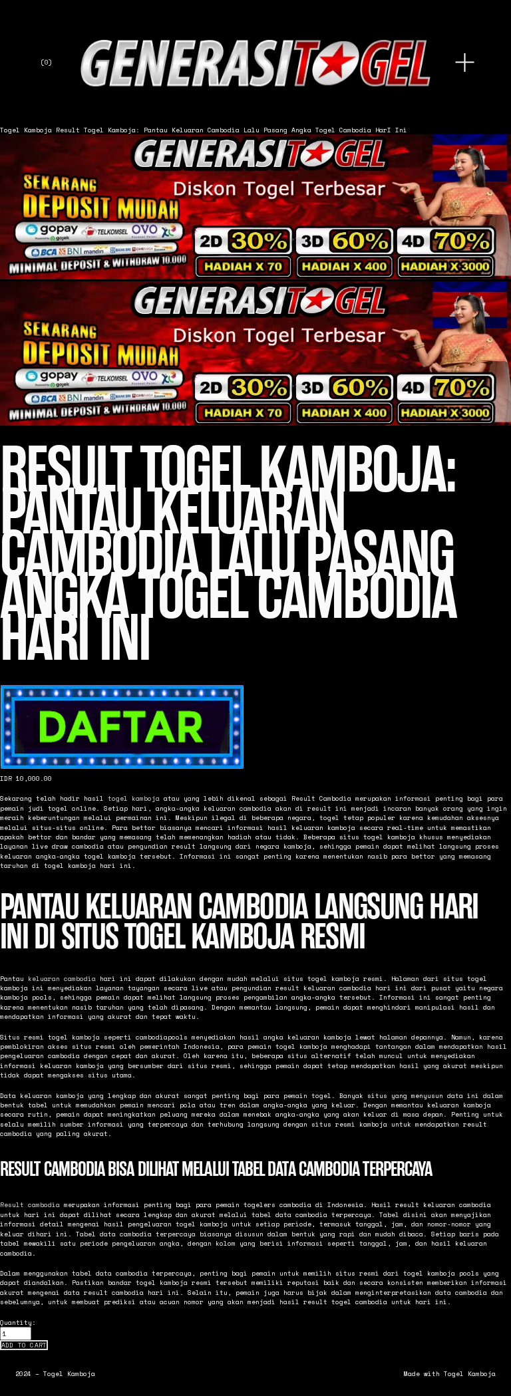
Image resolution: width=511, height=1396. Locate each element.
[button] (24, 1345)
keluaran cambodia (62, 978)
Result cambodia (30, 1204)
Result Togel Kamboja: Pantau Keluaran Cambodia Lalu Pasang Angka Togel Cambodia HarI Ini (231, 129)
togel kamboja (134, 798)
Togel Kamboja (26, 129)
